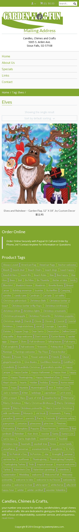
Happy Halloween (40, 372)
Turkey (7, 469)
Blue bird (8, 285)
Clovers (49, 321)
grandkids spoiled (52, 367)
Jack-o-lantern (11, 392)
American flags (47, 264)
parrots (30, 418)
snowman (23, 449)
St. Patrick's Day (18, 454)
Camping (65, 290)
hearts (23, 382)
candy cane (20, 295)
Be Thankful (43, 280)
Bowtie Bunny (56, 285)
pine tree (48, 423)
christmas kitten (11, 310)
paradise (7, 418)
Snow (53, 443)
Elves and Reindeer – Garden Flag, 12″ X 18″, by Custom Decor (39, 210)
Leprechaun (50, 392)
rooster (45, 433)
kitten (25, 392)
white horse (57, 484)
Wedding (24, 474)
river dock (32, 433)
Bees (12, 280)
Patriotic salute (66, 418)
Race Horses (49, 428)
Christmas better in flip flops (26, 305)
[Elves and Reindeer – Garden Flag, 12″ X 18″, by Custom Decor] (39, 163)
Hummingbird (38, 387)
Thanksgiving (39, 459)
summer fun (9, 459)
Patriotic (50, 418)
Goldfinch (68, 362)
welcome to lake (24, 479)
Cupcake (61, 326)
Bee (52, 275)
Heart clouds (10, 382)
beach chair (19, 269)
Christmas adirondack (15, 300)
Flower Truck (21, 356)
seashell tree (40, 443)
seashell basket (47, 438)
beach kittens (10, 275)
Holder (33, 382)
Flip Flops (43, 351)
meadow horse (52, 397)
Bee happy (62, 275)
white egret (41, 484)
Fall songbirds (10, 346)
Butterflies (51, 290)
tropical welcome (65, 464)
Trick (31, 464)
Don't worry (41, 336)
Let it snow (65, 392)
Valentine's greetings (44, 469)
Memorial (68, 397)
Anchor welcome (67, 264)
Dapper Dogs (21, 331)
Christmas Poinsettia (39, 316)
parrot (19, 418)
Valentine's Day (22, 469)
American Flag (28, 264)
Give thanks (30, 362)
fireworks (42, 346)
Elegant (14, 341)
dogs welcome (24, 336)
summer (68, 454)
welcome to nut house (48, 479)
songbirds (57, 449)
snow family (65, 443)
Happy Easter (21, 372)
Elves (23, 341)
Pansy (67, 413)
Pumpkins (22, 428)
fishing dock (57, 346)
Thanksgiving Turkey (14, 464)
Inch (51, 387)
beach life (26, 275)
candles (7, 295)
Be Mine (29, 280)
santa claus (9, 438)
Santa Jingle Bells (27, 438)
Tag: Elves (18, 92)
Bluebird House (24, 285)
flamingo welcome (25, 351)
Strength (56, 454)
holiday (44, 382)
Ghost (65, 356)
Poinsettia (8, 428)
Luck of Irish (34, 397)
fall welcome (27, 346)
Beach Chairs (35, 269)
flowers (7, 356)
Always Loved (10, 264)
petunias (22, 423)
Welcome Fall (52, 474)
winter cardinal (35, 490)
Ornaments (55, 413)
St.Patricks (35, 454)
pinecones (35, 423)
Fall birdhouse (37, 341)
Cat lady (47, 295)
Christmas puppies (64, 316)
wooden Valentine (55, 490)
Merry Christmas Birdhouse (39, 403)
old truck (41, 413)
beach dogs (51, 269)
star (46, 454)
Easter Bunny (58, 336)
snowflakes (9, 449)
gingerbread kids (12, 362)
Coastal (60, 321)
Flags (69, 346)
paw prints (9, 423)
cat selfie (59, 295)
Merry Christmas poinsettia (27, 408)
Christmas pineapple (14, 316)
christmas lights (31, 310)
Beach (6, 269)
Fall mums (69, 341)
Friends (55, 356)
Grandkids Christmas (28, 367)
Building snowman (22, 290)
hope (14, 387)
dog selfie (8, 336)
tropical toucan (45, 464)
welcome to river (23, 484)
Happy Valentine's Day (48, 377)
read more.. (8, 518)
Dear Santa (38, 331)
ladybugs (36, 392)
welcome (37, 474)
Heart (66, 377)
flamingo (7, 351)
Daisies (7, 331)
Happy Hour (59, 372)
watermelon (9, 474)
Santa (55, 433)
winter (20, 490)
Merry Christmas (12, 403)
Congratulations (24, 326)
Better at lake (60, 280)
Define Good (69, 331)
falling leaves (54, 341)
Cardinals (34, 295)
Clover (38, 321)
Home (54, 382)
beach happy (67, 269)
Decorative (53, 331)
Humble (24, 387)
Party (40, 418)
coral (39, 326)
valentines (63, 469)
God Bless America (50, 362)
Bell (20, 280)
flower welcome (39, 356)
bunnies (39, 290)
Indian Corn (62, 387)
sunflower (24, 459)
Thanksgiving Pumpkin (62, 459)
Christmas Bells (38, 300)
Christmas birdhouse (56, 305)
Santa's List (67, 433)
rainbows (64, 428)
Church (27, 321)
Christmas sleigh (12, 321)
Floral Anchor (58, 351)
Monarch (28, 413)
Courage (49, 326)
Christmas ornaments (54, 310)
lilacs (22, 397)
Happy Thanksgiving (22, 377)
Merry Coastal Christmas (59, 408)
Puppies (35, 428)
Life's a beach (10, 397)
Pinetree (61, 423)
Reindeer (19, 433)
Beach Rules (40, 275)
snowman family (40, 449)
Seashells (25, 443)
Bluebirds (40, 285)
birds (73, 280)
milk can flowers (11, 413)
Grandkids (8, 367)
